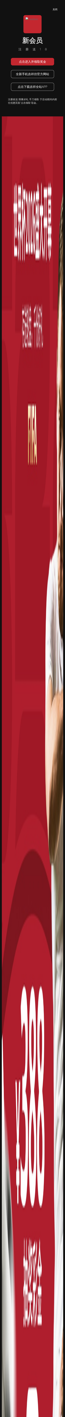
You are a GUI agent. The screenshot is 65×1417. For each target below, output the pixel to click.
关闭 (55, 9)
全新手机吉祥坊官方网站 (32, 74)
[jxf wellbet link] (32, 824)
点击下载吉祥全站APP (32, 87)
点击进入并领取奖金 (32, 62)
